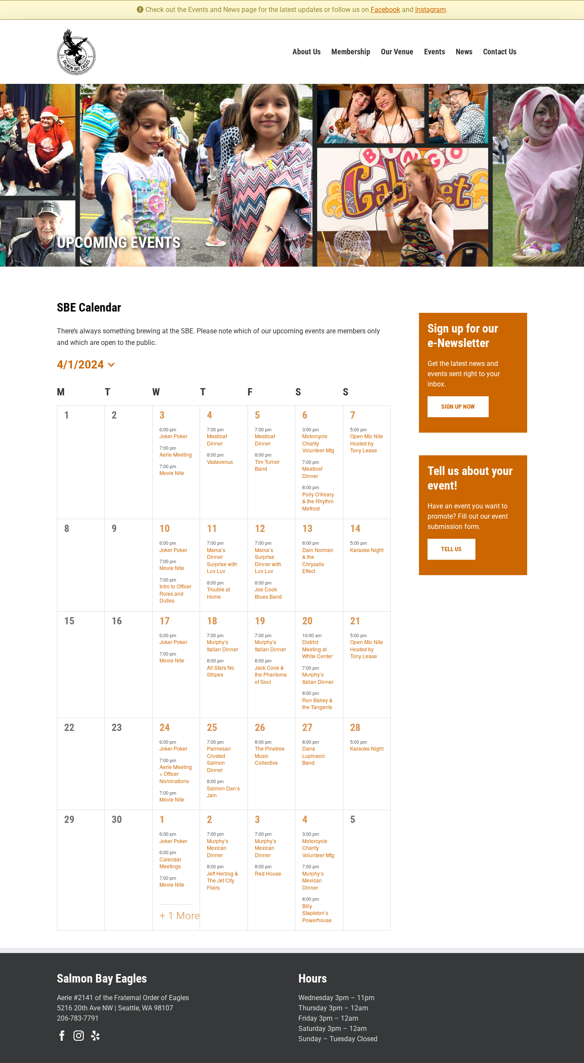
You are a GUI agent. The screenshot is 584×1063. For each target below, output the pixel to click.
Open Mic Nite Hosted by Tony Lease (366, 443)
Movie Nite (171, 472)
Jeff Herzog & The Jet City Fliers (222, 880)
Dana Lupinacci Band (313, 755)
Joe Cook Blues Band (268, 592)
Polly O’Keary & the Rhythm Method (318, 501)
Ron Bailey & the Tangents (317, 703)
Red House (268, 873)
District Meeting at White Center (317, 648)
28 (355, 727)
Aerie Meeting (175, 454)
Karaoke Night (366, 549)
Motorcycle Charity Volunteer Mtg (318, 443)
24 (164, 727)
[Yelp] (95, 1035)
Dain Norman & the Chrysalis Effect (317, 560)
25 (212, 727)
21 (355, 621)
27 (307, 727)
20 (307, 621)
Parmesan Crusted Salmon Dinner (219, 759)
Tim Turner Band (267, 465)
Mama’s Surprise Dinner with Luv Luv (268, 560)
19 (260, 621)
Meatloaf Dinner (217, 439)
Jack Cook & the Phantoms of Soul (271, 674)
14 (355, 528)
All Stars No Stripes (220, 671)
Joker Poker (173, 435)
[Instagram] (79, 1035)
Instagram (430, 10)
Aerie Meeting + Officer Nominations (175, 773)
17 (164, 621)
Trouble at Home (218, 592)
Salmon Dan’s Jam (223, 791)
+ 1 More (179, 916)
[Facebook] (62, 1035)
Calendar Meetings (170, 862)
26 (260, 727)
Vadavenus (220, 461)
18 (212, 621)
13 (307, 528)
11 (212, 528)
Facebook (385, 10)
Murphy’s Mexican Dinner (217, 847)
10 (164, 528)
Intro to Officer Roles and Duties (175, 593)
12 (260, 528)
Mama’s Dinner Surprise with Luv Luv (222, 560)
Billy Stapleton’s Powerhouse (317, 912)
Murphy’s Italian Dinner (222, 645)
